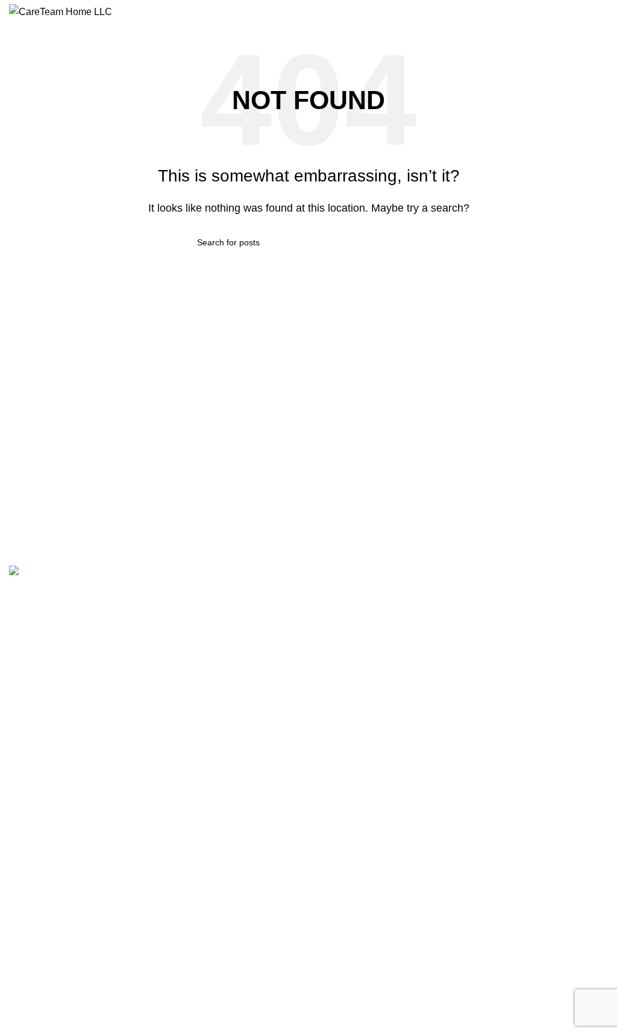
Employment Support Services (66, 874)
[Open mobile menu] (603, 12)
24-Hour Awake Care (49, 766)
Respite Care (34, 961)
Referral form (34, 679)
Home (20, 617)
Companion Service (46, 895)
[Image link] (61, 573)
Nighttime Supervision (50, 941)
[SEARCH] (415, 242)
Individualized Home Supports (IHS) (77, 746)
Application (30, 658)
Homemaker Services (50, 787)
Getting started (37, 725)
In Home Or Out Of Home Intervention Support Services (115, 833)
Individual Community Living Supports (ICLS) (94, 982)
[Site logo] (60, 11)
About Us (26, 638)
